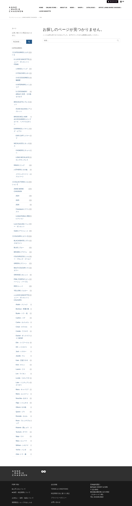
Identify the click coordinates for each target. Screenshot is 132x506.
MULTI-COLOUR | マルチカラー (22, 269)
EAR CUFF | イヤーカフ (23, 137)
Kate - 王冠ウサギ (22, 360)
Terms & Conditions (59, 489)
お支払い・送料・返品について (23, 498)
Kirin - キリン (20, 365)
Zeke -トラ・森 (21, 454)
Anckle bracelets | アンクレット (23, 110)
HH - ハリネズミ (21, 347)
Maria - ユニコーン (22, 394)
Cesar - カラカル (21, 327)
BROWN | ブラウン (20, 252)
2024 (17, 196)
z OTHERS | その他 (20, 169)
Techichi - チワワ (21, 432)
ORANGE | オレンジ (21, 275)
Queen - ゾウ (20, 412)
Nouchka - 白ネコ (22, 398)
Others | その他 (21, 407)
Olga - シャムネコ (22, 403)
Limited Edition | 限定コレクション (24, 217)
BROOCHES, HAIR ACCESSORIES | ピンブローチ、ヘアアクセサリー (22, 120)
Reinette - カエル (21, 416)
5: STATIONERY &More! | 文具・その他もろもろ (23, 94)
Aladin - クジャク (22, 304)
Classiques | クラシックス (23, 210)
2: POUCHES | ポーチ (23, 73)
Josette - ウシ (20, 356)
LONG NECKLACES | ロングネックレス (23, 159)
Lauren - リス (20, 369)
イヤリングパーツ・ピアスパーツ (23, 175)
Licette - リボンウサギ (23, 378)
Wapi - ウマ (20, 436)
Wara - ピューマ (21, 441)
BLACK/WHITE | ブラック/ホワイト (22, 242)
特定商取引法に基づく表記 (60, 493)
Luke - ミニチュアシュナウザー (23, 384)
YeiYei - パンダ (21, 450)
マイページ (113, 1)
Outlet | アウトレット (21, 231)
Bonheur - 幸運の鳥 (22, 309)
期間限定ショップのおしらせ (22, 502)
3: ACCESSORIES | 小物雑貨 (23, 79)
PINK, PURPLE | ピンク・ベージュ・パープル (23, 280)
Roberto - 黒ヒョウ (22, 427)
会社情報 (54, 484)
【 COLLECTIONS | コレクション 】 (21, 183)
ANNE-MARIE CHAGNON (19, 190)
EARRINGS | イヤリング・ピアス (21, 130)
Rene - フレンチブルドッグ (24, 422)
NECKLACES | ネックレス (22, 145)
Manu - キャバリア (22, 389)
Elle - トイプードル (22, 342)
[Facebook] (42, 471)
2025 (17, 200)
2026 (17, 205)
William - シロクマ (22, 445)
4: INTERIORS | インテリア (24, 86)
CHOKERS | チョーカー (23, 152)
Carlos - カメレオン (22, 322)
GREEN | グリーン (20, 263)
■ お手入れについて (19, 489)
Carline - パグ (20, 318)
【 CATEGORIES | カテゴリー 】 (21, 54)
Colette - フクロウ (22, 331)
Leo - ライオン (21, 373)
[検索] (29, 42)
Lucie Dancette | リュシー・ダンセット (22, 225)
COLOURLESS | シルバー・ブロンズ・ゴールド (22, 258)
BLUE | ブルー (19, 247)
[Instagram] (44, 471)
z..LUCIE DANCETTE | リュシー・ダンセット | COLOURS (23, 297)
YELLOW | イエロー (21, 290)
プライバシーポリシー (58, 498)
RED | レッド (18, 286)
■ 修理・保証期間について (21, 492)
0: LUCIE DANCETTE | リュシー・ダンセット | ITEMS (23, 62)
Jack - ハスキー (21, 351)
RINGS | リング (19, 165)
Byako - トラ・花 (22, 313)
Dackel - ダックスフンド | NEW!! (23, 337)
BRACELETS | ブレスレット (22, 103)
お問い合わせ (56, 502)
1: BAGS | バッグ (22, 69)
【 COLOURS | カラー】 (20, 236)
